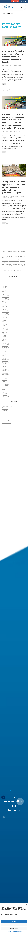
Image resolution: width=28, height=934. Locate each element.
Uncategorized (6, 410)
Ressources (5, 409)
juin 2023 (4, 335)
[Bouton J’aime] (4, 84)
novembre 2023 (5, 328)
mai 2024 (4, 320)
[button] (26, 904)
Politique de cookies (8, 931)
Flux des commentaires (7, 421)
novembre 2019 (5, 384)
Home (4, 13)
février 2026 (4, 293)
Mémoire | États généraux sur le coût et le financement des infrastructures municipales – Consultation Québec (12, 270)
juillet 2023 (4, 333)
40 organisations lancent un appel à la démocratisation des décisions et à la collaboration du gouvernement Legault (13, 187)
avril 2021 (4, 367)
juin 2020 (4, 377)
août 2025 (4, 301)
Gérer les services (5, 916)
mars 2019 (4, 392)
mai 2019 (4, 389)
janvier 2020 (4, 381)
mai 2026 (4, 289)
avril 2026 (4, 290)
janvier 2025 (4, 309)
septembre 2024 (5, 314)
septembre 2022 (5, 347)
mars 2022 (4, 355)
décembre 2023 (5, 327)
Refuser (14, 924)
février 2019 (4, 393)
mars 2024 (4, 323)
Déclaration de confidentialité (17, 931)
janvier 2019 (4, 395)
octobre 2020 (5, 373)
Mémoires (4, 407)
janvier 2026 (4, 294)
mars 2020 (4, 378)
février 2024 (4, 324)
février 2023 (4, 340)
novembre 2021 (5, 359)
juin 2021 (4, 365)
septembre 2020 (5, 374)
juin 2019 (4, 388)
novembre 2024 (5, 312)
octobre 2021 (5, 361)
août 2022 (4, 348)
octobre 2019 (5, 385)
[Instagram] (23, 1)
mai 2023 (4, 336)
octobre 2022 (5, 346)
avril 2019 (4, 391)
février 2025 (4, 308)
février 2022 (4, 357)
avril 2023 (4, 338)
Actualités (4, 67)
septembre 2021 (5, 362)
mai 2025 (4, 303)
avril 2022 (4, 354)
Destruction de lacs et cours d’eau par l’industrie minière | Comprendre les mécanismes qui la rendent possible (13, 261)
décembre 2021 (5, 358)
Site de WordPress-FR (6, 423)
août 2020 (4, 376)
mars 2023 (4, 339)
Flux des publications (6, 420)
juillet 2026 (4, 286)
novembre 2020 (5, 372)
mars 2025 (4, 306)
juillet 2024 (4, 317)
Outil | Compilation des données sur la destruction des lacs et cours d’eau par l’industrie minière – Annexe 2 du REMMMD (14, 256)
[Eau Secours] (9, 6)
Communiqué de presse (13, 67)
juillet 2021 (4, 363)
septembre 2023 (5, 331)
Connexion (4, 419)
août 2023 (4, 332)
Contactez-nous (14, 810)
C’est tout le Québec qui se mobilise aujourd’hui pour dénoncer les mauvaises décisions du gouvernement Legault (13, 57)
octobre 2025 (5, 298)
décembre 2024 (5, 310)
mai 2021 (4, 366)
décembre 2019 (5, 382)
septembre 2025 (5, 299)
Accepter (14, 921)
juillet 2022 (4, 350)
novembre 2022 (5, 344)
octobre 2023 (5, 329)
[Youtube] (26, 1)
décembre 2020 (5, 370)
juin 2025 (4, 302)
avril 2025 (4, 305)
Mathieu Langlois (17, 65)
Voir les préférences (14, 928)
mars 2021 (4, 369)
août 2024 (4, 316)
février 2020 (4, 380)
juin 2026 (4, 287)
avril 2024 (4, 321)
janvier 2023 (4, 342)
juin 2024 (4, 318)
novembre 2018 (5, 396)
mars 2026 (4, 291)
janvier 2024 (4, 325)
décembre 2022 (5, 343)
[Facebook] (21, 1)
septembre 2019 (5, 386)
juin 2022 (4, 351)
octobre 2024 (5, 313)
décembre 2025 (5, 295)
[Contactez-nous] (14, 806)
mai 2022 (4, 352)
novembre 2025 (5, 297)
